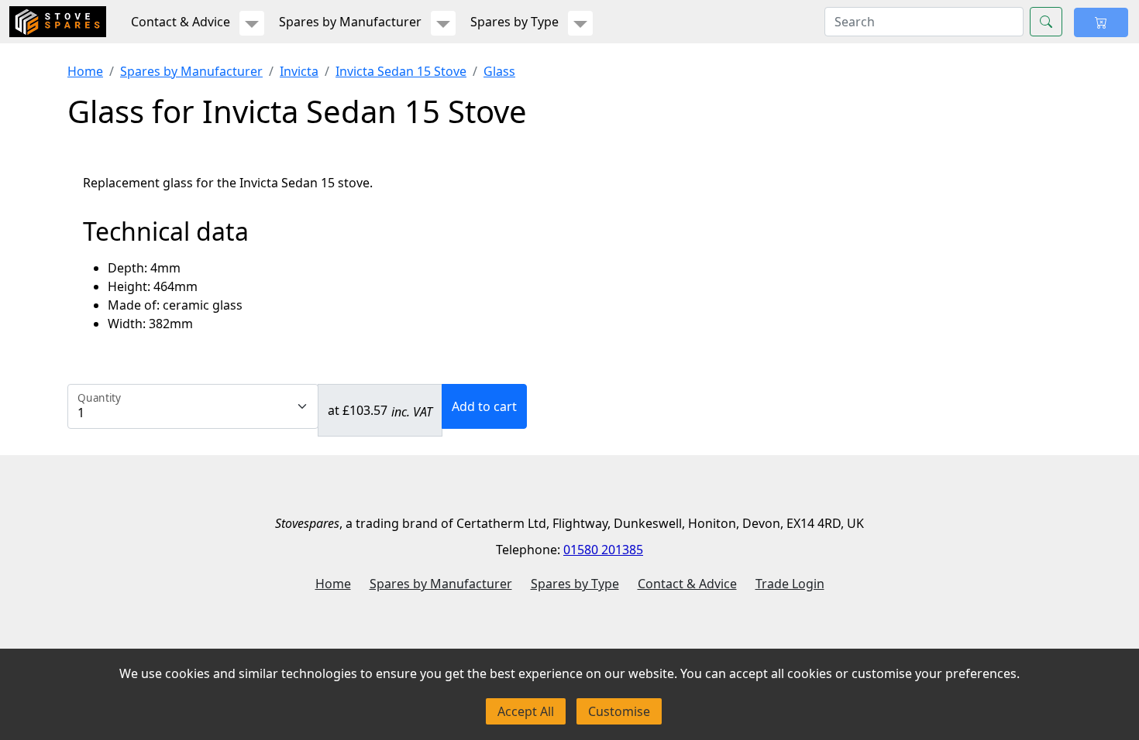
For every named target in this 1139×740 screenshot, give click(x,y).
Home (85, 71)
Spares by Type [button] (514, 21)
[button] (251, 23)
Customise (619, 711)
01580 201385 (603, 549)
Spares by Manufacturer (191, 71)
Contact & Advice (687, 583)
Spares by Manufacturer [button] (350, 21)
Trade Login (789, 583)
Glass (499, 71)
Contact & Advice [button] (180, 21)
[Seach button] (1046, 21)
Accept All (525, 711)
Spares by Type (575, 583)
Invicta (299, 71)
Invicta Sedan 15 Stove (401, 71)
